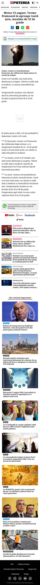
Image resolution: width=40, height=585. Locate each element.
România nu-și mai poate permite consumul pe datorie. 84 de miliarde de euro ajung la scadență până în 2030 (25, 259)
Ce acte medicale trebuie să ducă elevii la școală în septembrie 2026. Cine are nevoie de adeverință (19, 459)
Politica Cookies (24, 564)
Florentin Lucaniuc (29, 32)
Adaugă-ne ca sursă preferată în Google (22, 39)
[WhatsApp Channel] (30, 578)
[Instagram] (14, 578)
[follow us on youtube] (9, 215)
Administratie (8, 551)
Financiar (33, 7)
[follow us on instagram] (19, 215)
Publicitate (15, 574)
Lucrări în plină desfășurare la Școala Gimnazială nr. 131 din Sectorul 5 (19, 555)
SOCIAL (6, 422)
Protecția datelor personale (14, 569)
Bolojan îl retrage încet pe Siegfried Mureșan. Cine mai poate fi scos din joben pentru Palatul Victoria (18, 328)
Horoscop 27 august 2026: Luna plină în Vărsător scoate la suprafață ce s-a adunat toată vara (19, 394)
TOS (11, 564)
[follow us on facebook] (30, 215)
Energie (6, 355)
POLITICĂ (25, 7)
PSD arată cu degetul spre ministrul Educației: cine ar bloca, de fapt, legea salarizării (24, 230)
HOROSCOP (7, 390)
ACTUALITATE (15, 7)
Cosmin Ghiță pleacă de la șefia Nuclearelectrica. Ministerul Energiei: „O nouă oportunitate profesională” (25, 272)
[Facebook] (9, 578)
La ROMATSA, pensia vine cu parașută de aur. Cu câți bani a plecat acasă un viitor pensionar (19, 491)
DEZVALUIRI (5, 7)
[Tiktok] (20, 578)
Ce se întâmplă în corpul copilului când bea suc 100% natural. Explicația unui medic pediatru (19, 427)
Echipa (26, 574)
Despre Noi (32, 569)
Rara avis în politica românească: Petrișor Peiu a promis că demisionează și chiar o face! (19, 524)
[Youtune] (25, 578)
